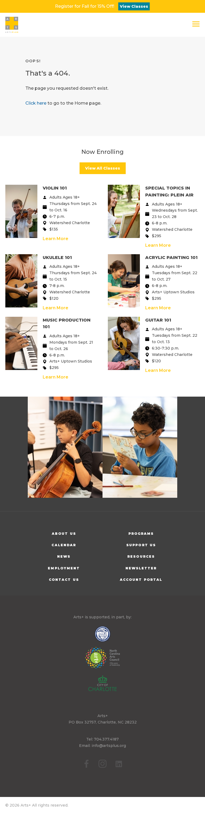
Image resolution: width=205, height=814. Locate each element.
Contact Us (64, 580)
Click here (35, 103)
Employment (64, 568)
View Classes (134, 6)
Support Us (141, 545)
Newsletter (141, 568)
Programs (141, 534)
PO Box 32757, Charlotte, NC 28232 (103, 722)
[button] (196, 24)
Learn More (55, 238)
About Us (64, 534)
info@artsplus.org (109, 745)
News (63, 556)
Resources (141, 556)
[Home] (11, 25)
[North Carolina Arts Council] (102, 661)
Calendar (64, 545)
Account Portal (141, 580)
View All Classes (102, 168)
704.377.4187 (106, 739)
